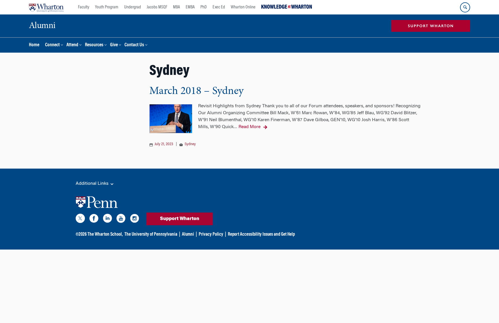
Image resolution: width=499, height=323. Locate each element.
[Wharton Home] (46, 7)
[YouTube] (121, 219)
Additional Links (93, 183)
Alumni (188, 234)
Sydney (190, 144)
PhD (203, 7)
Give (114, 45)
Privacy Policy (211, 234)
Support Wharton (179, 219)
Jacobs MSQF (157, 7)
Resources (94, 45)
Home (34, 45)
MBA (176, 7)
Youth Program (106, 7)
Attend (72, 45)
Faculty (83, 7)
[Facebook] (93, 219)
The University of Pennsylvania (150, 234)
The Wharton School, (105, 234)
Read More (249, 127)
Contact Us (134, 45)
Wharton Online (243, 7)
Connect (52, 45)
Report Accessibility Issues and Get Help (261, 234)
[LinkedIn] (107, 219)
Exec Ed (219, 7)
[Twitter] (80, 219)
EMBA (190, 7)
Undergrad (132, 7)
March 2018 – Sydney (196, 91)
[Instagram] (134, 219)
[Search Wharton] (465, 7)
